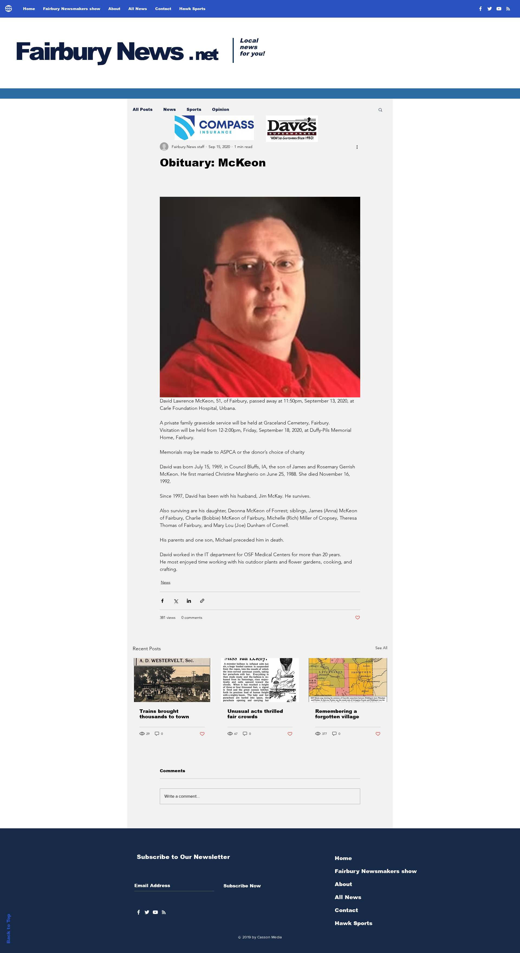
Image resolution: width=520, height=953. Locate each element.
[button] (380, 109)
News (169, 109)
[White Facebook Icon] (138, 912)
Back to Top (8, 929)
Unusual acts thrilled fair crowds (255, 714)
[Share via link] (202, 600)
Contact (346, 910)
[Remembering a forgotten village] (348, 680)
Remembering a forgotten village (337, 714)
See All (381, 647)
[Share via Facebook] (162, 600)
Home (343, 858)
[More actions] (357, 146)
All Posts (142, 109)
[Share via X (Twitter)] (175, 600)
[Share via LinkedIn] (188, 600)
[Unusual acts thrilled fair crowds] (260, 680)
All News (348, 897)
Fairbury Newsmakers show (376, 871)
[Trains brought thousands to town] (172, 680)
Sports (194, 109)
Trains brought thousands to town (164, 714)
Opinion (220, 109)
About (343, 884)
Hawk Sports (353, 923)
